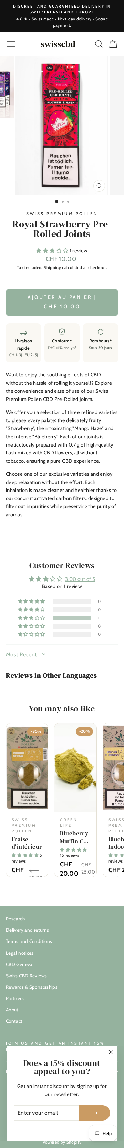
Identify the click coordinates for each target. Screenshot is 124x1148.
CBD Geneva (19, 964)
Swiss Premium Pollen (62, 213)
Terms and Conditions (29, 941)
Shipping (52, 267)
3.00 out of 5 (80, 579)
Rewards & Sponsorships (32, 987)
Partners (15, 998)
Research (15, 918)
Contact (14, 1021)
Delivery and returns (27, 930)
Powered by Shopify (62, 1142)
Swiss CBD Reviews (26, 975)
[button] (52, 251)
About (12, 1009)
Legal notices (20, 953)
